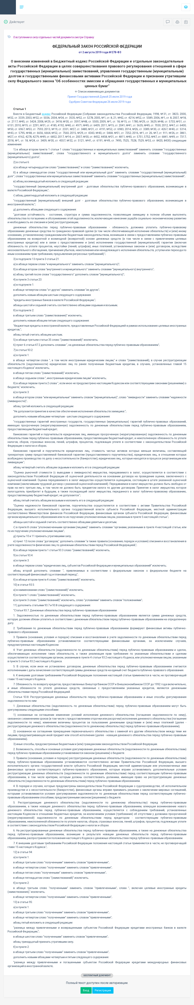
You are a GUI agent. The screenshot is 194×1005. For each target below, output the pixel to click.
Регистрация (103, 990)
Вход (86, 990)
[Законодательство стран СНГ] (8, 7)
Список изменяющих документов (98, 91)
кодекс (46, 113)
